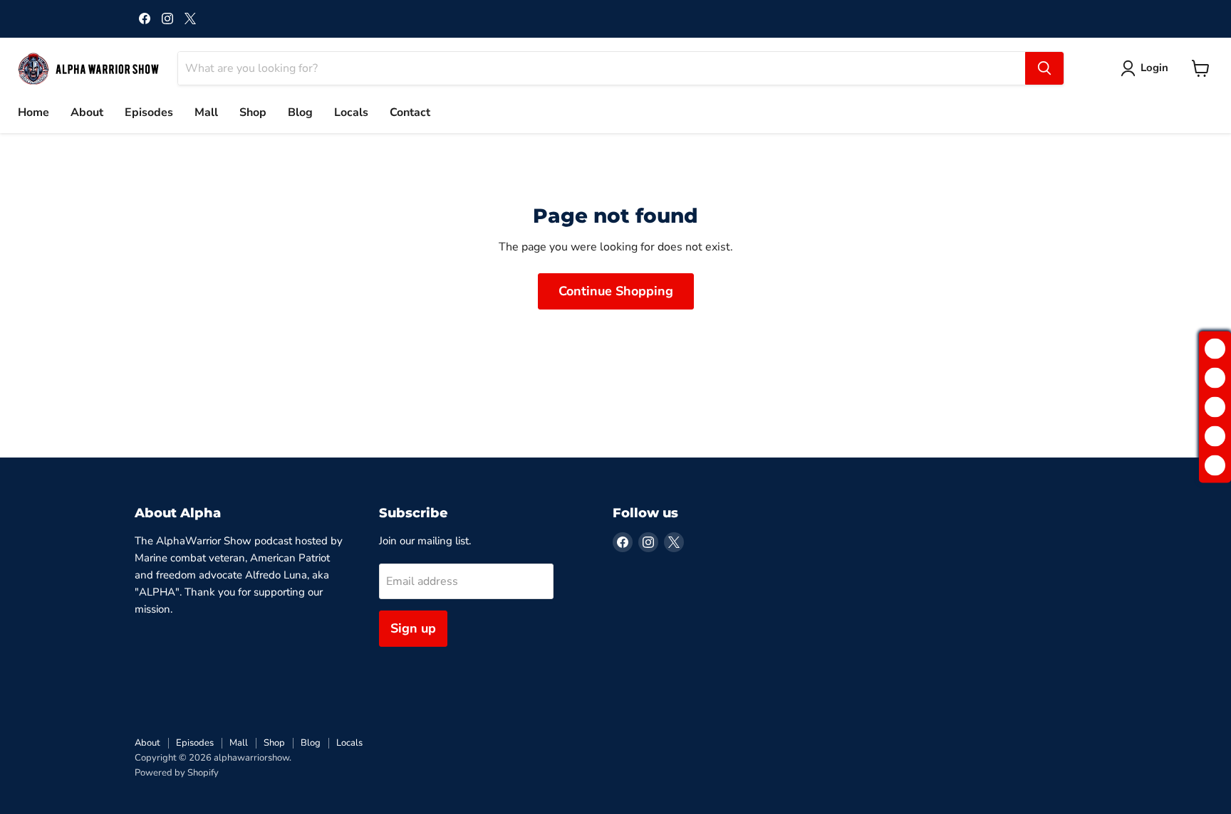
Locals (351, 112)
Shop (252, 112)
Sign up (413, 628)
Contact (410, 112)
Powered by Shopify (177, 772)
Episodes (149, 112)
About (87, 112)
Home (33, 112)
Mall (206, 112)
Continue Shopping (616, 291)
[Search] (1044, 68)
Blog (300, 112)
